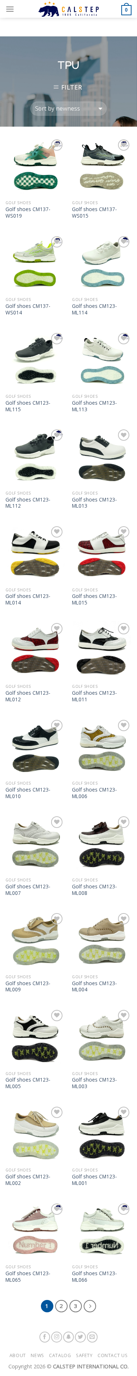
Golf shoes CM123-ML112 (27, 502)
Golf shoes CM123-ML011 (94, 696)
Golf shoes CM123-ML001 (94, 1179)
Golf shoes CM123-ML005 (27, 1082)
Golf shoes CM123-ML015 (94, 599)
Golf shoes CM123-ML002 (27, 1179)
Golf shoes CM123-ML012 (27, 696)
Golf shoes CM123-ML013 (94, 502)
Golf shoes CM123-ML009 (27, 986)
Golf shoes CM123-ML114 (94, 309)
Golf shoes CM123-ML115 (27, 406)
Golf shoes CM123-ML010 (27, 792)
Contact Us (113, 1355)
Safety (84, 1355)
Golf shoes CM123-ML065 (27, 1276)
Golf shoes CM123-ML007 (27, 889)
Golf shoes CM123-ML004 (94, 986)
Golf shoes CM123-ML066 (94, 1276)
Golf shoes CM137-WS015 (94, 212)
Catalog (60, 1355)
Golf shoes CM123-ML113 (94, 406)
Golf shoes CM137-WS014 (27, 309)
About (17, 1355)
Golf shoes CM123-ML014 (27, 599)
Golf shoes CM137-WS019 (27, 212)
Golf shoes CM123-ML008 (94, 889)
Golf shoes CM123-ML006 (94, 792)
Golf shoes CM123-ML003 (94, 1082)
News (37, 1355)
